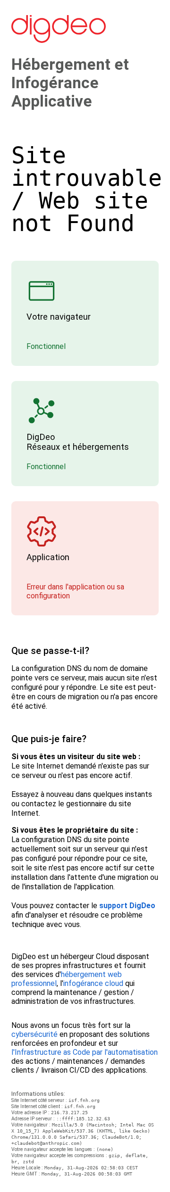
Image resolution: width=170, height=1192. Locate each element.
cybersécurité (34, 1034)
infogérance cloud (93, 983)
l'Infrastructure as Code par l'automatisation (84, 1052)
